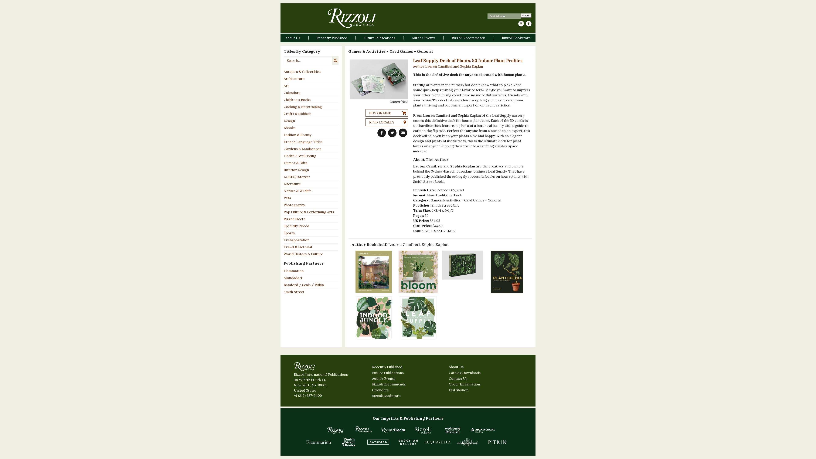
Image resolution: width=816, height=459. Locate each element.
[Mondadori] (482, 430)
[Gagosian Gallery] (408, 442)
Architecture (294, 78)
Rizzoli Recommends (389, 384)
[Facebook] (528, 24)
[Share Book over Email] (403, 133)
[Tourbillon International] (467, 442)
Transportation (296, 240)
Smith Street (294, 292)
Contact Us (458, 378)
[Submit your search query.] (335, 60)
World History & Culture (303, 254)
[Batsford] (378, 442)
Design (289, 121)
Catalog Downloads (465, 373)
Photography (294, 205)
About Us (456, 367)
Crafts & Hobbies (297, 114)
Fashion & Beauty (297, 135)
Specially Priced (296, 226)
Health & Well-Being (300, 156)
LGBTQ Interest (297, 177)
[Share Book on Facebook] (381, 133)
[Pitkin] (497, 442)
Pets (287, 198)
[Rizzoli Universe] (363, 429)
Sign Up (526, 15)
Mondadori (293, 278)
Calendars (292, 93)
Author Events (383, 378)
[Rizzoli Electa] (393, 430)
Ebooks (289, 128)
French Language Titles (303, 142)
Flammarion (294, 271)
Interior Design (296, 170)
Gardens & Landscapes (302, 149)
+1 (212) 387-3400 (308, 395)
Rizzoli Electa (294, 219)
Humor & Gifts (295, 163)
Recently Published (387, 367)
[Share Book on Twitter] (392, 133)
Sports (289, 233)
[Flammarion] (319, 442)
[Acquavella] (438, 442)
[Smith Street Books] (348, 442)
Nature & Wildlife (298, 191)
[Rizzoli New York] (352, 18)
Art (286, 86)
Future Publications (388, 373)
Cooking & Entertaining (303, 107)
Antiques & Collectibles (302, 71)
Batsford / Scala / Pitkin (304, 285)
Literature (292, 184)
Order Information (464, 384)
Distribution (458, 390)
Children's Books (297, 100)
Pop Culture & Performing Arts (309, 212)
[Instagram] (521, 24)
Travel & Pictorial (298, 247)
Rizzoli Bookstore (386, 396)
